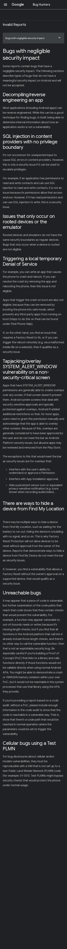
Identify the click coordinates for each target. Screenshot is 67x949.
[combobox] (33, 38)
